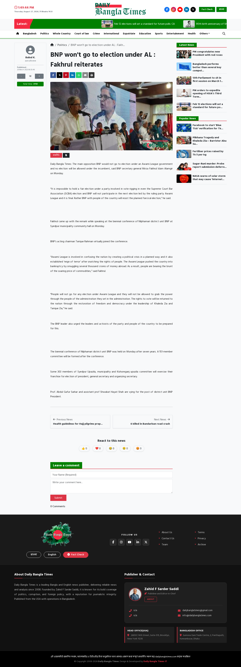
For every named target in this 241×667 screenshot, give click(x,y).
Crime (96, 34)
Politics (44, 34)
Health (192, 34)
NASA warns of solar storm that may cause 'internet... (209, 177)
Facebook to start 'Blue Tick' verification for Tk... (208, 127)
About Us (167, 532)
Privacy (202, 538)
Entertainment (175, 34)
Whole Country (61, 34)
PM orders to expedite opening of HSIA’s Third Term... (207, 94)
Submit (58, 498)
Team (165, 544)
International (111, 34)
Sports (159, 34)
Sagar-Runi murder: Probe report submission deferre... (210, 165)
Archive (202, 544)
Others (204, 34)
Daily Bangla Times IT (155, 661)
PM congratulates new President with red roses (207, 53)
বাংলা (221, 9)
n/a (135, 610)
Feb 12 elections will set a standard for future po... (208, 106)
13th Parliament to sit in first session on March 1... (208, 79)
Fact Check (207, 9)
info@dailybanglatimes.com (196, 616)
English (52, 555)
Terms (201, 532)
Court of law (81, 34)
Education (145, 34)
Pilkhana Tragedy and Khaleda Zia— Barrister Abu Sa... (209, 141)
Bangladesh (29, 34)
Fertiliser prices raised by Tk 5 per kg (208, 153)
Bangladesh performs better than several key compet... (207, 67)
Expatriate (129, 34)
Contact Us (168, 538)
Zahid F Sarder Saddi (161, 589)
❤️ (98, 448)
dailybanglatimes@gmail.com (197, 610)
